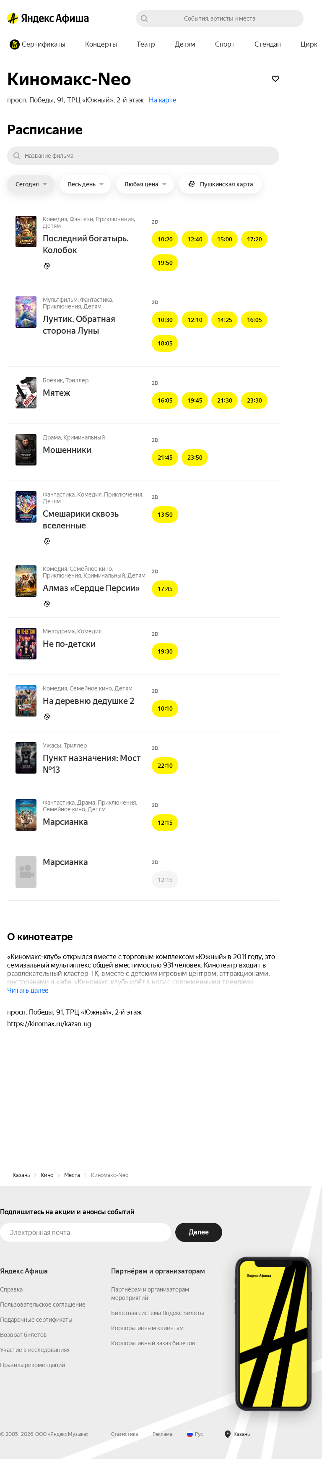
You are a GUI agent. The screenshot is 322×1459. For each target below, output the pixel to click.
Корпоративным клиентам (147, 1328)
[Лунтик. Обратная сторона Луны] (26, 312)
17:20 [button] (254, 239)
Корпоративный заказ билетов (153, 1343)
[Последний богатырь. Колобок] (26, 232)
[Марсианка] (26, 815)
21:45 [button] (165, 457)
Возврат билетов (23, 1334)
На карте (163, 100)
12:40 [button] (195, 239)
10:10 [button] (165, 708)
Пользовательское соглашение (43, 1304)
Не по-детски (69, 644)
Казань (21, 1175)
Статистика (124, 1434)
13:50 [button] (165, 514)
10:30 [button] (165, 319)
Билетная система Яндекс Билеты (157, 1313)
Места (72, 1175)
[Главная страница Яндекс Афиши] (12, 18)
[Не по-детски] (26, 644)
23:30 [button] (254, 400)
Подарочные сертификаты (36, 1319)
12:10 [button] (195, 319)
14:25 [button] (224, 319)
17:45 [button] (165, 589)
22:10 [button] (165, 765)
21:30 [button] (224, 400)
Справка (11, 1289)
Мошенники (67, 450)
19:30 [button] (165, 651)
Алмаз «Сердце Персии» (91, 588)
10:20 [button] (165, 239)
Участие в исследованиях (35, 1350)
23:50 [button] (195, 457)
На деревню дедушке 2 (88, 701)
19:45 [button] (195, 400)
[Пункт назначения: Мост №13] (26, 758)
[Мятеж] (26, 393)
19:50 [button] (165, 262)
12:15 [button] (165, 822)
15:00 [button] (224, 239)
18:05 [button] (165, 343)
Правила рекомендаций (32, 1365)
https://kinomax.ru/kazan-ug (49, 1024)
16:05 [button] (254, 319)
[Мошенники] (26, 450)
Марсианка (65, 822)
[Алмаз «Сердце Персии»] (26, 581)
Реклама (162, 1434)
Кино (47, 1175)
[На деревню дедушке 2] (26, 701)
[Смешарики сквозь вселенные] (26, 507)
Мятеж (56, 393)
